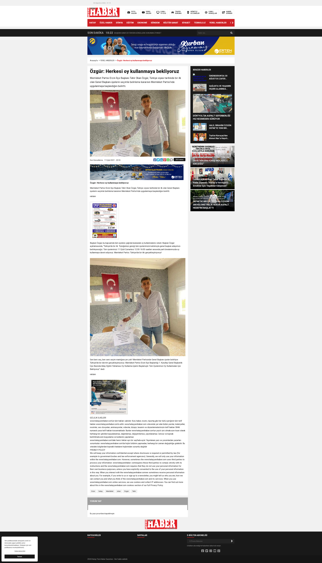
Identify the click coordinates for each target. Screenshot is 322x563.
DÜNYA (119, 23)
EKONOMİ (142, 23)
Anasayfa (94, 61)
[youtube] (214, 551)
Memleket (109, 491)
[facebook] (155, 160)
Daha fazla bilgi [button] (20, 551)
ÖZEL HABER (106, 23)
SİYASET (186, 23)
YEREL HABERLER (217, 23)
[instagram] (210, 551)
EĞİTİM (130, 23)
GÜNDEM (155, 23)
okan (119, 491)
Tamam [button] (19, 556)
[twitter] (158, 160)
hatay (101, 491)
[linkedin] (161, 160)
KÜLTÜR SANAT (170, 23)
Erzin (93, 491)
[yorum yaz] (171, 160)
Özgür (126, 491)
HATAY (92, 23)
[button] (233, 23)
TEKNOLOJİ (200, 23)
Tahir (134, 491)
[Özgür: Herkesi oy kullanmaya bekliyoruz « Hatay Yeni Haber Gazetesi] (103, 12)
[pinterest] (165, 160)
